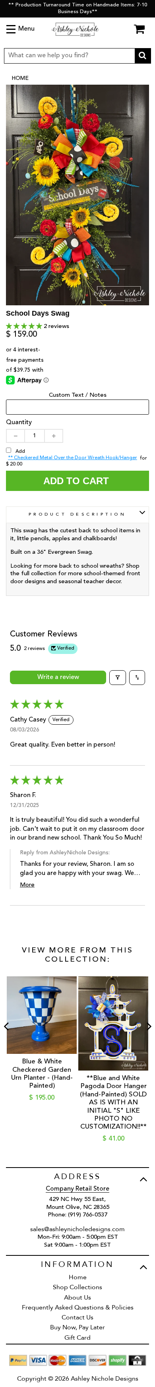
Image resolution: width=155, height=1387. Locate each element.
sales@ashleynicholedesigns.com (77, 1229)
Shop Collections (77, 1287)
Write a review (58, 677)
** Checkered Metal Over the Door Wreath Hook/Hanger (72, 458)
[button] (25, 327)
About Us (77, 1297)
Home (20, 78)
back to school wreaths (90, 566)
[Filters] (117, 677)
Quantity (19, 422)
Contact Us (77, 1317)
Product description (77, 514)
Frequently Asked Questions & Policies (78, 1307)
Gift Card (77, 1337)
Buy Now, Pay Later (77, 1327)
